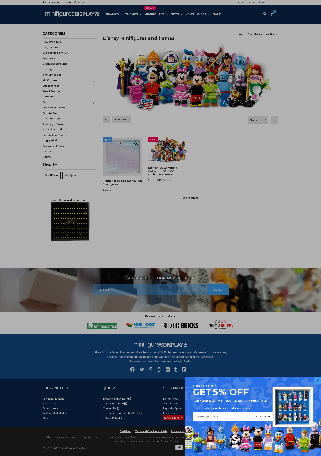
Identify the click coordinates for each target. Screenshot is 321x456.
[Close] (317, 380)
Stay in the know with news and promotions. (221, 407)
